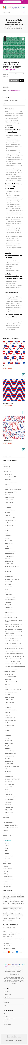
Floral (6, 848)
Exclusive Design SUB (10, 720)
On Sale (5, 833)
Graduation (17, 906)
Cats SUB (7, 694)
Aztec (18, 896)
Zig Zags (10, 920)
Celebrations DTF (9, 497)
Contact (6, 1016)
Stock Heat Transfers (8, 879)
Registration (7, 997)
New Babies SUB (10, 702)
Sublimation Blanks (8, 884)
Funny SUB (7, 738)
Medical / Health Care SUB (12, 766)
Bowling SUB (9, 794)
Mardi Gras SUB (9, 763)
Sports (6, 861)
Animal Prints (6, 896)
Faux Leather (6, 817)
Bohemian (15, 898)
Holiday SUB (8, 748)
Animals (6, 881)
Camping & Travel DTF (11, 492)
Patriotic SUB (8, 774)
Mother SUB (8, 771)
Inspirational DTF (9, 556)
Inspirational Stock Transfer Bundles (14, 648)
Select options (23, 374)
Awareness (13, 896)
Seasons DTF (8, 587)
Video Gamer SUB (9, 812)
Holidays (6, 874)
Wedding (19, 918)
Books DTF (7, 487)
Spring (12, 913)
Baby (22, 896)
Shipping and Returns (9, 1019)
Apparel (6, 866)
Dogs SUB (7, 712)
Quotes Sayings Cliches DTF (12, 579)
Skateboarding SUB (11, 797)
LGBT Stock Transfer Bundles (12, 651)
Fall (8, 903)
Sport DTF (7, 592)
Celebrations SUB (9, 697)
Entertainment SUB (10, 717)
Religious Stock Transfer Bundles (13, 664)
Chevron (5, 901)
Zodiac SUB (8, 815)
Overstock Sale (7, 835)
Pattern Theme (9, 856)
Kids (15, 908)
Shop (8, 27)
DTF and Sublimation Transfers (11, 469)
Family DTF (7, 523)
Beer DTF (7, 484)
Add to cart (14, 80)
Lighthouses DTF (9, 561)
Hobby (6, 851)
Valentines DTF (9, 607)
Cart (5, 1000)
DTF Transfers (7, 471)
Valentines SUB (9, 807)
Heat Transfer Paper (8, 822)
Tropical (5, 918)
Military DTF (8, 569)
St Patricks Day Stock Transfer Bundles (15, 666)
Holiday (7, 853)
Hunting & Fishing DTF (10, 553)
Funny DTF (7, 538)
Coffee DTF (8, 507)
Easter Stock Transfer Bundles (13, 638)
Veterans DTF (8, 610)
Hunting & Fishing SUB (10, 753)
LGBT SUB (7, 758)
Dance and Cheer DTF (10, 510)
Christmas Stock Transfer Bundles (14, 636)
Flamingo (13, 903)
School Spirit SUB (9, 784)
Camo (20, 898)
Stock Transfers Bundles (10, 617)
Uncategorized (7, 886)
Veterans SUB (8, 810)
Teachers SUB (8, 802)
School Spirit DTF (9, 584)
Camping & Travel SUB (11, 692)
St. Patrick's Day (18, 913)
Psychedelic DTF (9, 576)
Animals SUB (8, 679)
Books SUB (7, 687)
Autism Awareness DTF (11, 482)
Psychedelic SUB (9, 776)
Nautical (9, 911)
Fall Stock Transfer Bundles (12, 641)
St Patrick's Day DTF (11, 551)
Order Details (7, 994)
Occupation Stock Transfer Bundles (14, 656)
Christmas (11, 901)
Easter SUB (7, 715)
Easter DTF (7, 515)
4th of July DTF (9, 474)
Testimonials (7, 1021)
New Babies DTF (10, 502)
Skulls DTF (7, 589)
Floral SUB (7, 730)
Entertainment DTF (10, 518)
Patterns (13, 27)
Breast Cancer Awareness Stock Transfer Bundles (13, 632)
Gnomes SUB (8, 740)
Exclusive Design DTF (10, 520)
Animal (7, 845)
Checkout (6, 1002)
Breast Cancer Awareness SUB (13, 689)
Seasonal (7, 858)
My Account (7, 991)
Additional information (11, 101)
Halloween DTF (9, 543)
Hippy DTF (7, 546)
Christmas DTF (8, 505)
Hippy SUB (7, 746)
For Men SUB (8, 735)
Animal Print (20, 894)
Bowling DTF (9, 594)
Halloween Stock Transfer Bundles (14, 646)
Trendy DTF (8, 605)
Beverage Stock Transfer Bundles (13, 629)
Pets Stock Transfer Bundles (12, 661)
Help (21, 80)
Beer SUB (7, 684)
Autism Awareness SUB (11, 682)
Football (5, 906)
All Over (7, 843)
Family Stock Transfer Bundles (13, 643)
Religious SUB (8, 781)
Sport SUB (7, 792)
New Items (5, 830)
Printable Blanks (7, 863)
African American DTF (10, 477)
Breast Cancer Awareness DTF (13, 489)
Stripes (8, 915)
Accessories (6, 464)
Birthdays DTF (9, 500)
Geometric (11, 906)
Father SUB (8, 728)
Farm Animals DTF (9, 525)
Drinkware (6, 871)
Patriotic (19, 911)
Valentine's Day (12, 918)
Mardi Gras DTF (9, 564)
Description (7, 97)
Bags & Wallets (8, 868)
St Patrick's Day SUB (11, 751)
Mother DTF (8, 571)
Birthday (9, 898)
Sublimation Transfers (9, 671)
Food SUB (7, 733)
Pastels (14, 911)
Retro (8, 913)
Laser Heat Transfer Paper (11, 827)
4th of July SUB (9, 674)
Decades (17, 901)
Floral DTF (7, 530)
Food (22, 903)
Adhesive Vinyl (6, 466)
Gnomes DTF (8, 541)
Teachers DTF (8, 602)
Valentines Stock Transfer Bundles (14, 669)
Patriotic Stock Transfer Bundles (13, 659)
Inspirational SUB (9, 756)
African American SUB (10, 676)
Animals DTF (8, 479)
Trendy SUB (8, 804)
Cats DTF (7, 494)
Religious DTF (8, 582)
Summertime (15, 915)
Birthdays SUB (9, 700)
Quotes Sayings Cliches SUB (12, 779)
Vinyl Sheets (18, 27)
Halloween (5, 908)
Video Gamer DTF (9, 612)
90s (10, 894)
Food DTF (7, 533)
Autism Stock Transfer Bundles (13, 626)
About (5, 1013)
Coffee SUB (8, 707)
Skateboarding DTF (11, 597)
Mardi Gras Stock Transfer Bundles (14, 653)
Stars (4, 915)
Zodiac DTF (8, 615)
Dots (22, 901)
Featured (5, 820)
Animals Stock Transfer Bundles (13, 624)
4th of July (5, 894)
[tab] (14, 97)
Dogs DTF (7, 512)
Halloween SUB (9, 743)
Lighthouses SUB (9, 761)
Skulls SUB (7, 789)
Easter (4, 903)
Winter (4, 920)
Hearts (11, 908)
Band (4, 898)
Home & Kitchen (8, 876)
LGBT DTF (7, 558)
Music (4, 911)
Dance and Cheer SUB (10, 710)
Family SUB (7, 723)
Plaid (4, 913)
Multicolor (20, 908)
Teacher (21, 915)
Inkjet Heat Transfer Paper (11, 825)
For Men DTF (8, 535)
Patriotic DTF (8, 574)
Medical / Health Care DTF (12, 566)
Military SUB (8, 769)
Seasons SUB (8, 787)
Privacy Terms (7, 1024)
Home (5, 27)
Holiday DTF (8, 548)
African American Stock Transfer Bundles (13, 620)
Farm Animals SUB (9, 725)
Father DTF (7, 528)
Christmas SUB (9, 705)
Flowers (18, 903)
